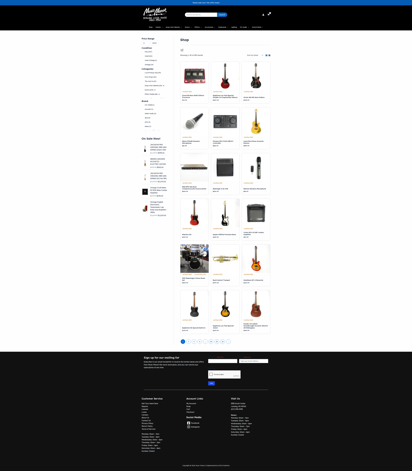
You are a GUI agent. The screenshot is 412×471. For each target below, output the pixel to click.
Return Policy (147, 426)
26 (223, 342)
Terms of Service (148, 429)
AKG (147, 122)
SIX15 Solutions (224, 465)
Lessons (145, 409)
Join (211, 383)
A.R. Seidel (149, 105)
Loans (144, 412)
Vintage (149, 65)
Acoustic (149, 109)
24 (211, 342)
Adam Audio (150, 113)
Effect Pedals (151, 94)
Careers (145, 415)
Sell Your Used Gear (150, 403)
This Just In (150, 81)
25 (217, 342)
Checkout (190, 412)
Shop (188, 406)
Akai (147, 118)
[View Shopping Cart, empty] (268, 15)
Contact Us (146, 420)
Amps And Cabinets (153, 86)
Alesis (148, 126)
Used (148, 56)
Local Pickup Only (153, 73)
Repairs (145, 406)
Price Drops (150, 77)
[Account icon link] (263, 15)
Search (222, 15)
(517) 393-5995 (237, 409)
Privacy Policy (147, 423)
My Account (191, 403)
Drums (149, 90)
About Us (145, 418)
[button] (206, 2)
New (148, 52)
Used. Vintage (151, 60)
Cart (188, 409)
